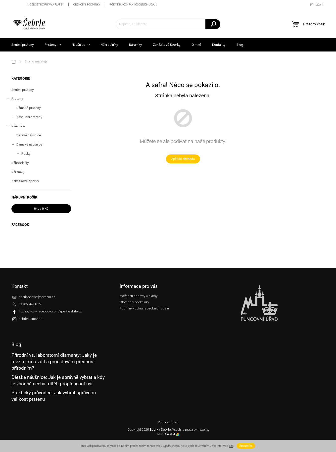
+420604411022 (30, 304)
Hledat (212, 24)
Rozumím (245, 446)
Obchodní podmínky (86, 4)
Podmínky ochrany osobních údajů (133, 4)
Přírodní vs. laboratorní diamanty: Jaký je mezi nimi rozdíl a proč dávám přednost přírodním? (54, 361)
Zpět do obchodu (183, 159)
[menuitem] (22, 44)
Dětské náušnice (28, 135)
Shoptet (170, 434)
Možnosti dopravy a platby (45, 4)
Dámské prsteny (28, 107)
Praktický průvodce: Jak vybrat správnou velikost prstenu (53, 396)
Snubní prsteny (22, 89)
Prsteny (17, 98)
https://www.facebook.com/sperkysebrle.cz (50, 311)
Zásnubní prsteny (29, 117)
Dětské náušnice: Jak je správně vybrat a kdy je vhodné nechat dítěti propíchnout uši (58, 380)
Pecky (26, 153)
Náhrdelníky (20, 162)
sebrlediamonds (30, 318)
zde (231, 446)
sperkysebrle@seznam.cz (37, 297)
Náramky (17, 172)
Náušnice (18, 126)
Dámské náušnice (29, 144)
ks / (41, 208)
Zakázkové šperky (25, 181)
